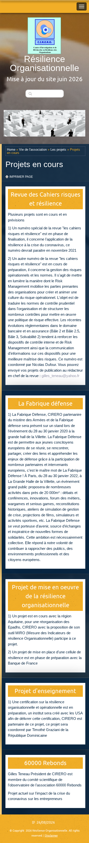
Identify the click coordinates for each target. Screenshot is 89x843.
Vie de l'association (33, 149)
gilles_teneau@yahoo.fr (60, 376)
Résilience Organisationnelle (44, 63)
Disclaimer (51, 835)
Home (11, 149)
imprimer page (21, 176)
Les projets (58, 149)
